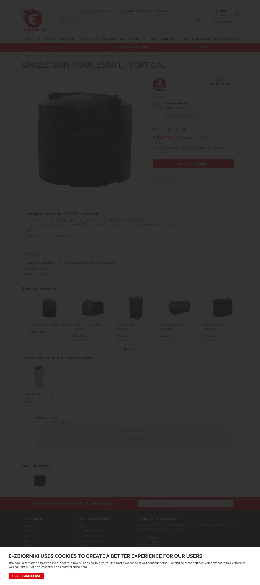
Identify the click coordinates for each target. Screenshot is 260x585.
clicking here (78, 567)
